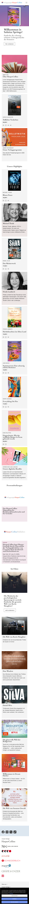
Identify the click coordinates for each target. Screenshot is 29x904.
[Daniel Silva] (14, 702)
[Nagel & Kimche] (10, 847)
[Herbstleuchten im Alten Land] (14, 322)
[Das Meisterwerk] (14, 254)
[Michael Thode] (14, 220)
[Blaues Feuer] (14, 185)
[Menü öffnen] (26, 2)
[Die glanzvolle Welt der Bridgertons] (14, 736)
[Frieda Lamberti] (14, 288)
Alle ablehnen (14, 898)
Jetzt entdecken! (9, 610)
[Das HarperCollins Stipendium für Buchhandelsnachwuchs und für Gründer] (14, 505)
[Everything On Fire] (14, 392)
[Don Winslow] (14, 667)
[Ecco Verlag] (6, 852)
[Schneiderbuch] (11, 861)
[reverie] (6, 856)
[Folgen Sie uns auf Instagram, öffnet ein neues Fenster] (7, 832)
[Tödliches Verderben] (14, 110)
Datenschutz (11, 893)
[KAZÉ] (3, 876)
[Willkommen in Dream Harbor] (14, 770)
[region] (14, 896)
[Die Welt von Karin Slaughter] (14, 633)
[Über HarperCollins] (14, 74)
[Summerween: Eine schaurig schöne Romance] (14, 357)
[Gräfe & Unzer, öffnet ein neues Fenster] (11, 872)
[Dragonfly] (6, 867)
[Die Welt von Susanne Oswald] (14, 804)
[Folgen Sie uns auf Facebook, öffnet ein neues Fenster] (3, 832)
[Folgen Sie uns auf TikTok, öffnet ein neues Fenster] (15, 832)
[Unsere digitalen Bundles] (14, 463)
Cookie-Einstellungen (14, 895)
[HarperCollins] (8, 842)
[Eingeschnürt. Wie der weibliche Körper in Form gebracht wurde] (14, 428)
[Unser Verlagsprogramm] (14, 144)
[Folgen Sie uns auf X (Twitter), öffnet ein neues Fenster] (11, 832)
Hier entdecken (9, 44)
